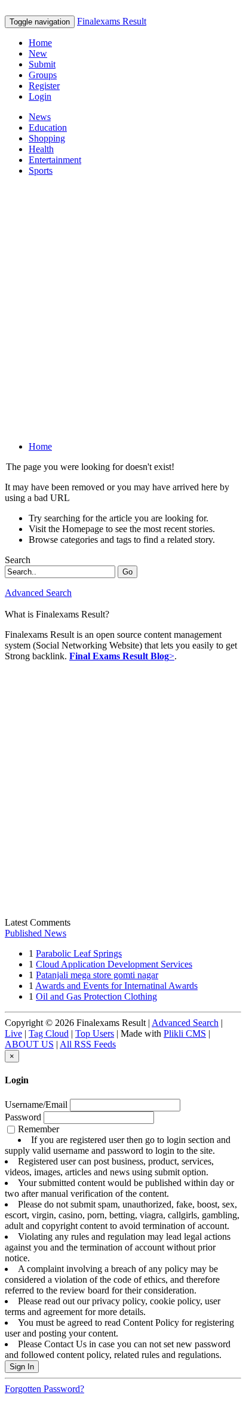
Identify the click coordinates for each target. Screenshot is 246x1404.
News (40, 117)
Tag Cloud (49, 1033)
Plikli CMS (185, 1033)
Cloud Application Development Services (114, 964)
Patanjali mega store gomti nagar (97, 975)
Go (127, 571)
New (38, 53)
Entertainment (55, 160)
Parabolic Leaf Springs (79, 953)
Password (23, 1117)
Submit (42, 64)
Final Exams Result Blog (119, 656)
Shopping (47, 138)
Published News (35, 933)
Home (40, 43)
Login (40, 96)
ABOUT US (29, 1044)
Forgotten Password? (44, 1389)
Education (48, 127)
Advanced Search (38, 593)
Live (13, 1033)
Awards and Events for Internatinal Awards (116, 986)
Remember (122, 1242)
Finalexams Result (111, 21)
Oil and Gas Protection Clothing (96, 996)
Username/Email (36, 1104)
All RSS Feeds (88, 1044)
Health (41, 149)
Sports (41, 170)
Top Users (94, 1033)
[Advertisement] (123, 309)
